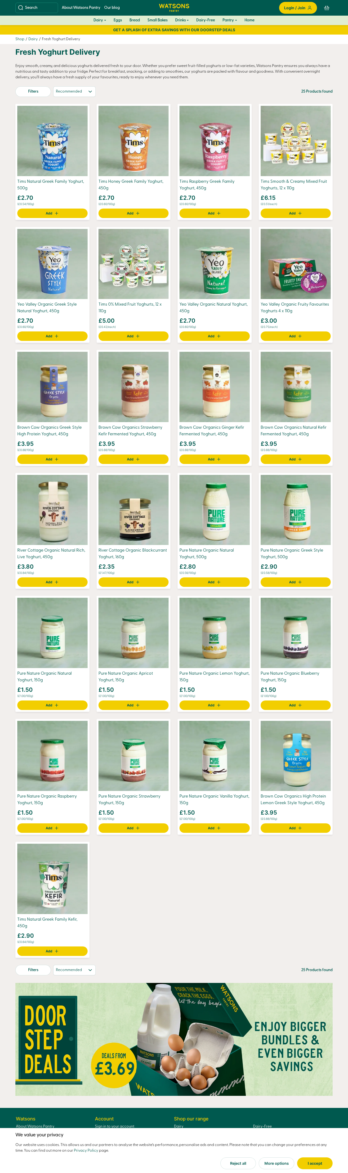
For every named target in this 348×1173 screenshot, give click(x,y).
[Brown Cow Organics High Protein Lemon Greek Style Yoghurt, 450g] (296, 756)
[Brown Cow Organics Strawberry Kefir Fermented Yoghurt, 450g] (133, 387)
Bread (134, 20)
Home (249, 20)
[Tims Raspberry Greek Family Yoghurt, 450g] (214, 141)
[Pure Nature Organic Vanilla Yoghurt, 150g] (214, 756)
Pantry (228, 20)
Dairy (98, 20)
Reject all (238, 1163)
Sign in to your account (114, 1126)
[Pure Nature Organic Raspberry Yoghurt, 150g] (52, 756)
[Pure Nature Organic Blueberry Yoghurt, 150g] (296, 633)
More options (276, 1163)
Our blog (112, 8)
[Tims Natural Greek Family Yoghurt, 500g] (52, 141)
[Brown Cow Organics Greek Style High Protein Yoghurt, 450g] (52, 387)
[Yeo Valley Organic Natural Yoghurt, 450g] (214, 264)
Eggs (118, 20)
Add (49, 213)
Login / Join (294, 7)
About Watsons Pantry (81, 8)
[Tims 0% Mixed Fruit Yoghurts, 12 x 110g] (133, 264)
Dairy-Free (205, 20)
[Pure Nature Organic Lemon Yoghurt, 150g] (214, 633)
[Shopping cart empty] (327, 8)
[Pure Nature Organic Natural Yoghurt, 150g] (52, 633)
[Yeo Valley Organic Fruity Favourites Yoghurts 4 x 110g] (296, 264)
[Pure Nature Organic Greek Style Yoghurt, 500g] (296, 510)
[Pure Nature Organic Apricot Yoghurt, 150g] (133, 633)
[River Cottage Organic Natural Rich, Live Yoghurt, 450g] (52, 510)
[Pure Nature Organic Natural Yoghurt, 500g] (214, 510)
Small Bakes (157, 20)
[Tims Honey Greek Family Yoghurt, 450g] (133, 141)
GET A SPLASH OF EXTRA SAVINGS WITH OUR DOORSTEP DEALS (174, 29)
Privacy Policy (86, 1151)
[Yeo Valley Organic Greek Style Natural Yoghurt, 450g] (52, 264)
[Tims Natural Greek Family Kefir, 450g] (52, 879)
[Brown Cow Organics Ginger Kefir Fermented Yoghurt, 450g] (214, 387)
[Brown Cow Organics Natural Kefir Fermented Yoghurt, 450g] (296, 387)
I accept (315, 1163)
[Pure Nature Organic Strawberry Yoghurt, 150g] (133, 756)
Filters (33, 92)
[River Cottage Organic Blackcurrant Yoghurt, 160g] (133, 510)
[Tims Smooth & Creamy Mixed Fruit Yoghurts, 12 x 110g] (296, 141)
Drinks (180, 20)
